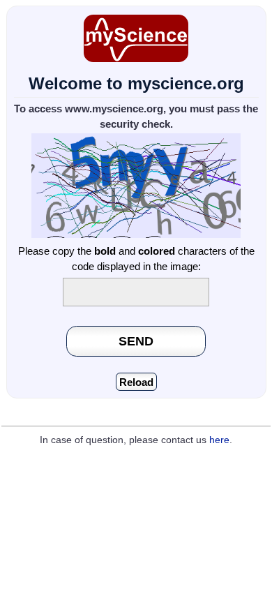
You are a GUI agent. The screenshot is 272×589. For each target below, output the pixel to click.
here (219, 440)
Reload (136, 382)
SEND (136, 341)
